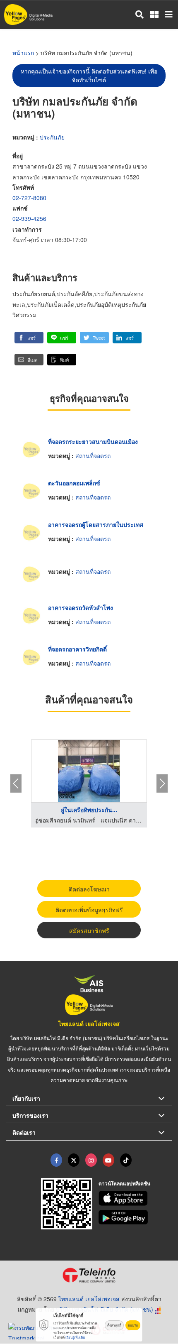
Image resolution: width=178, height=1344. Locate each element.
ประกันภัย (52, 137)
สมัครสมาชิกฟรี (89, 930)
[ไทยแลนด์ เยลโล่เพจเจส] (73, 1160)
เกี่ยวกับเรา (26, 1098)
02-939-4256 (29, 218)
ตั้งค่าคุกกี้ (114, 1325)
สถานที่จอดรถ (93, 455)
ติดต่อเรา (24, 1132)
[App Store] (135, 1198)
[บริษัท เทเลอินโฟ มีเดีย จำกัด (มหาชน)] (89, 1275)
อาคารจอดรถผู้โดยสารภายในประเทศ (95, 524)
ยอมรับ (133, 1325)
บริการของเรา (30, 1115)
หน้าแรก (23, 53)
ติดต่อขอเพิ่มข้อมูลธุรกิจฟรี (89, 910)
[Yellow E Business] (56, 1160)
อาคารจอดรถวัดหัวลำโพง (80, 607)
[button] (28, 337)
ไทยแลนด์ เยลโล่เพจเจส (89, 1023)
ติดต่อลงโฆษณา (89, 889)
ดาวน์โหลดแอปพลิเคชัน (124, 1183)
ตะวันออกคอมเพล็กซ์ (74, 483)
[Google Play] (135, 1217)
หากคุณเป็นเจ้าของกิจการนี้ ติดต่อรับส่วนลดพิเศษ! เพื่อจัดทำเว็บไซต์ (89, 75)
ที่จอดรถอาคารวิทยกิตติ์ (77, 649)
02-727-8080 (29, 197)
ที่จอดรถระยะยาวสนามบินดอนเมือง (93, 441)
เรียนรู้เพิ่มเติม (75, 1337)
